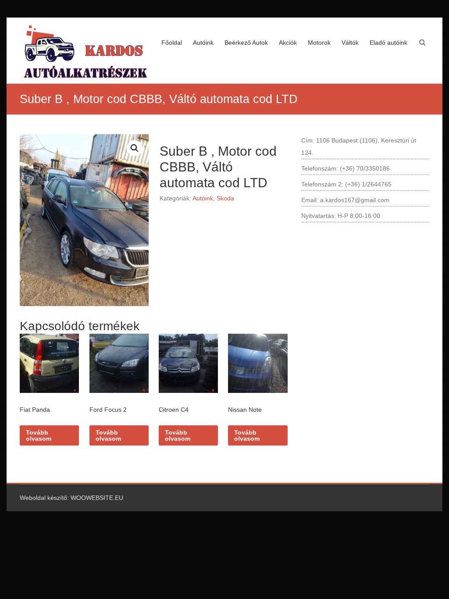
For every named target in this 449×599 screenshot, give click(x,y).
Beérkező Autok (246, 42)
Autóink (203, 42)
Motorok (319, 42)
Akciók (288, 42)
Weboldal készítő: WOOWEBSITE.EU (71, 497)
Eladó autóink (388, 42)
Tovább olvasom (38, 435)
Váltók (350, 42)
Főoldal (171, 42)
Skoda (225, 198)
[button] (135, 148)
